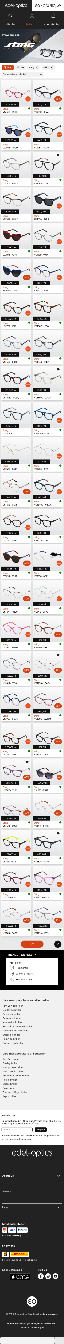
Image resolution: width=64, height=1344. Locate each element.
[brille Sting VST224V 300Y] (48, 662)
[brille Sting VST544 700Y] (16, 413)
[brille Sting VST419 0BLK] (48, 734)
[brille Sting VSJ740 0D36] (16, 698)
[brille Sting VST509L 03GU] (16, 163)
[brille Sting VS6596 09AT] (48, 627)
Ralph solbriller (11, 1038)
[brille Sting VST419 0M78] (16, 805)
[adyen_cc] (4, 1230)
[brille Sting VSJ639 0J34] (48, 234)
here (29, 1139)
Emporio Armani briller (16, 1075)
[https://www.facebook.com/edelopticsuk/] (41, 1276)
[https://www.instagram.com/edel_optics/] (48, 1276)
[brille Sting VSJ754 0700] (48, 127)
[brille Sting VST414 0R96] (48, 805)
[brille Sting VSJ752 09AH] (48, 877)
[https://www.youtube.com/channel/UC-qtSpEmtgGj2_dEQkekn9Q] (55, 1276)
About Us (8, 1175)
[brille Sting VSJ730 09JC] (16, 734)
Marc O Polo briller (13, 1071)
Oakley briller (10, 1063)
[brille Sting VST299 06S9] (48, 912)
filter (9, 67)
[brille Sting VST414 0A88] (16, 912)
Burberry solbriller (13, 1043)
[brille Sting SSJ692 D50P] (16, 270)
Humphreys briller (13, 1067)
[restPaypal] (22, 1230)
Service (6, 1191)
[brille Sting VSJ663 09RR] (16, 91)
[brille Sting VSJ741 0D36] (48, 270)
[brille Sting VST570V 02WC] (48, 484)
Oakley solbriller (12, 1009)
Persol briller (10, 1079)
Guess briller (10, 1083)
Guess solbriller (11, 1034)
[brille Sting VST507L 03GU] (48, 377)
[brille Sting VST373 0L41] (16, 484)
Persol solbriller (11, 1014)
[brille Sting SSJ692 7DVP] (16, 234)
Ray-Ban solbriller (13, 1005)
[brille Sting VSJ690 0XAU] (48, 91)
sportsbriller (51, 24)
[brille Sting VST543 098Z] (48, 341)
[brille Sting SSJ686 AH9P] (16, 127)
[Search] (10, 16)
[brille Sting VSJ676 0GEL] (48, 555)
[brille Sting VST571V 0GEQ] (16, 377)
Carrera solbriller (12, 1018)
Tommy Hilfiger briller (15, 1092)
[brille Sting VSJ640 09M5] (16, 627)
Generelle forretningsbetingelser (24, 1323)
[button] (16, 5)
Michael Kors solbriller (15, 1030)
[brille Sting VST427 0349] (16, 448)
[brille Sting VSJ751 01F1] (16, 877)
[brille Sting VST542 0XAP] (16, 198)
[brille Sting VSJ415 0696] (16, 662)
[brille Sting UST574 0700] (48, 198)
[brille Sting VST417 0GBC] (16, 769)
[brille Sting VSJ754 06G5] (48, 413)
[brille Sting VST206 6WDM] (48, 698)
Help (5, 1207)
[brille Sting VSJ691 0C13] (16, 841)
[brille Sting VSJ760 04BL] (16, 520)
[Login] (32, 16)
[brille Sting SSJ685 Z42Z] (48, 769)
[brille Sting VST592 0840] (16, 341)
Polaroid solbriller (13, 1022)
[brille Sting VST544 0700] (48, 163)
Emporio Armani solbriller (17, 1026)
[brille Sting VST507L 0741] (48, 305)
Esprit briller (10, 1096)
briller (30, 24)
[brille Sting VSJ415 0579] (48, 591)
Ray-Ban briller (11, 1059)
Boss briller (9, 1088)
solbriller (10, 24)
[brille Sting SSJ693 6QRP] (16, 555)
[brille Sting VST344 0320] (16, 591)
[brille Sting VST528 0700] (48, 520)
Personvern (50, 1323)
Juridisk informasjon (32, 1327)
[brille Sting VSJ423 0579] (48, 448)
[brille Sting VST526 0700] (48, 841)
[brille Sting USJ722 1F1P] (16, 305)
